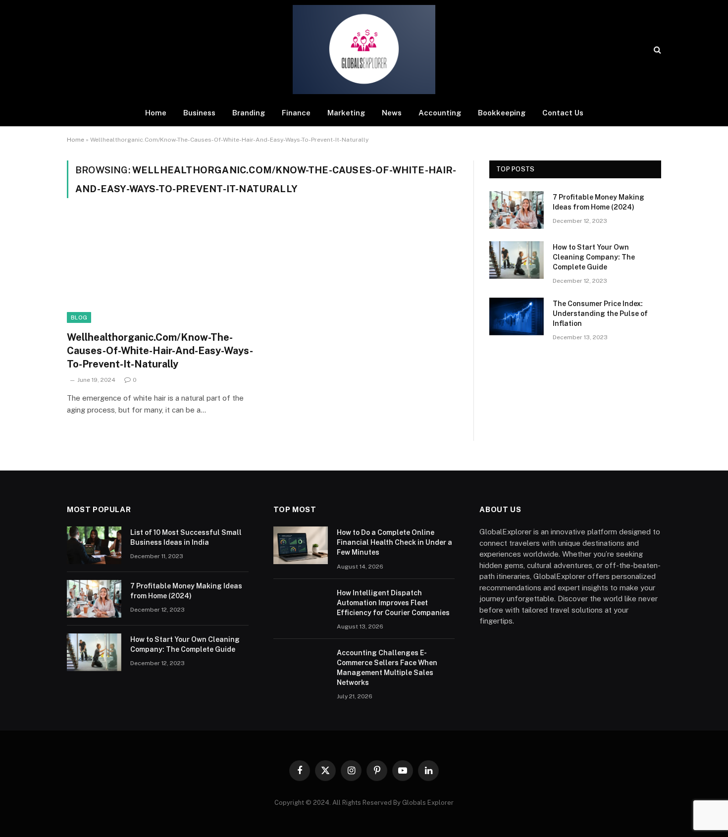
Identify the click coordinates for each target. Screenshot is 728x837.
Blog (79, 317)
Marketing (346, 112)
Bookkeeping (501, 112)
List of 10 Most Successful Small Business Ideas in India (186, 537)
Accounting (439, 112)
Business (199, 112)
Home (155, 112)
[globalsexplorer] (364, 49)
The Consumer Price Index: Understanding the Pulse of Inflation (600, 313)
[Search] (656, 50)
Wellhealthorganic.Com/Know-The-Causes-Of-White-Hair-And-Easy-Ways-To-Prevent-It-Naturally (160, 350)
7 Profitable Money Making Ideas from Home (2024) (598, 202)
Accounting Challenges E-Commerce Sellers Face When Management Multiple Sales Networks (387, 667)
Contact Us (562, 112)
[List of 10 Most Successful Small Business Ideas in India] (94, 545)
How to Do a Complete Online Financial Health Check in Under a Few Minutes (394, 542)
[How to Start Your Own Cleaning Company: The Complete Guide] (516, 260)
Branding (248, 112)
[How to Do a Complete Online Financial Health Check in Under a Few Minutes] (300, 545)
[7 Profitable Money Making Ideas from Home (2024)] (516, 210)
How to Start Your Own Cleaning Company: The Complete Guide (594, 257)
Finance (296, 112)
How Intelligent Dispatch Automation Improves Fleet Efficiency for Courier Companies (393, 603)
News (392, 112)
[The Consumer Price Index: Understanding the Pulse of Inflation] (516, 316)
